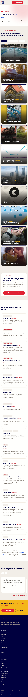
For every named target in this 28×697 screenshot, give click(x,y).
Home (2, 8)
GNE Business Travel (12, 524)
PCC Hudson (10, 492)
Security (3, 643)
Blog (2, 661)
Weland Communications (13, 418)
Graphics (22, 41)
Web (2, 632)
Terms (2, 665)
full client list (21, 552)
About (2, 655)
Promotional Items (5, 647)
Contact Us (3, 675)
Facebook (3, 682)
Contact (3, 663)
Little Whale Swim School (14, 477)
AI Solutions (3, 634)
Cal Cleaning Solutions (13, 345)
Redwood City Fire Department (14, 540)
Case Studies (4, 659)
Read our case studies (14, 293)
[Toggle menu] (25, 2)
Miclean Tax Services (12, 377)
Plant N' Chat (10, 463)
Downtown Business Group (14, 361)
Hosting (3, 638)
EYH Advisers (9, 406)
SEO (2, 636)
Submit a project (18, 2)
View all (4, 41)
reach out (4, 554)
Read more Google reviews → (20, 595)
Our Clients (3, 657)
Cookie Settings (4, 667)
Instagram (3, 684)
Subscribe (3, 677)
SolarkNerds (9, 332)
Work (2, 652)
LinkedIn (3, 679)
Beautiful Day (9, 318)
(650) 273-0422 (4, 673)
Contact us (20, 610)
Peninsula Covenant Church (13, 447)
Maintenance (4, 640)
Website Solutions (13, 41)
